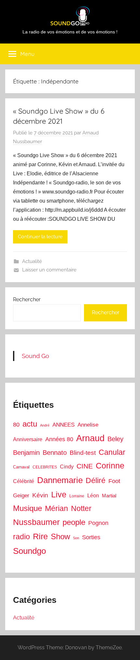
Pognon (98, 523)
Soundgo (29, 551)
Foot (114, 481)
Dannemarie (60, 480)
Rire (40, 536)
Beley (115, 438)
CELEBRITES (45, 467)
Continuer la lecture (40, 237)
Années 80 (59, 439)
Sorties (91, 537)
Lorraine (76, 496)
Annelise (87, 425)
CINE (85, 466)
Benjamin (26, 452)
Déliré (95, 481)
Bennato (55, 452)
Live (58, 494)
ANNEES (63, 425)
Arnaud (90, 438)
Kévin (40, 495)
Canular (112, 452)
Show (60, 536)
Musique (27, 508)
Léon (93, 495)
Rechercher (27, 299)
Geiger (21, 495)
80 (16, 424)
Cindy (67, 466)
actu (29, 423)
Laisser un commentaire (49, 270)
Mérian (56, 508)
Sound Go (35, 356)
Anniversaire (27, 439)
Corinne (110, 465)
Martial (109, 495)
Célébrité (23, 481)
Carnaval (21, 467)
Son (76, 538)
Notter (81, 508)
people (74, 522)
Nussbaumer (36, 522)
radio (21, 536)
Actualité (32, 261)
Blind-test (83, 452)
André (44, 425)
